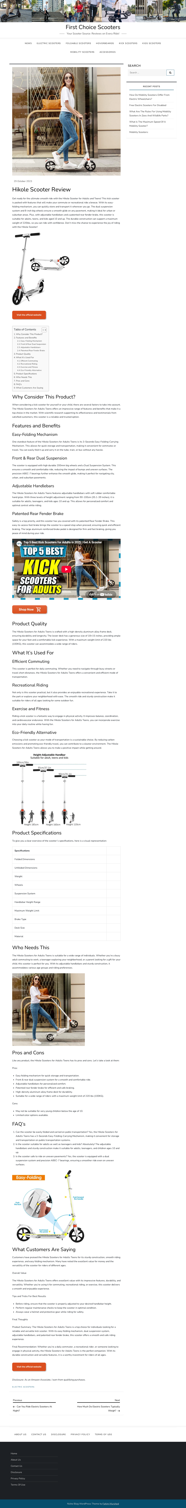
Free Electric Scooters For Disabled (147, 105)
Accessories (108, 52)
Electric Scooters (49, 43)
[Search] (170, 73)
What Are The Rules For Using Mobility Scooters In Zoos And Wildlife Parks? (150, 113)
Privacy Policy (80, 1434)
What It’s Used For (25, 357)
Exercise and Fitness (29, 367)
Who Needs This (24, 377)
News (28, 43)
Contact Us (38, 1434)
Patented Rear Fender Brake (33, 350)
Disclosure (58, 1434)
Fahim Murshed (111, 1503)
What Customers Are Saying (29, 387)
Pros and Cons (22, 380)
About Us (20, 1434)
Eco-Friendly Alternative (31, 370)
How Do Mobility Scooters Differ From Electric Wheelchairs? (149, 97)
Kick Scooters (128, 43)
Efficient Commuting (29, 361)
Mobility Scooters (82, 52)
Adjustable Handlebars (30, 347)
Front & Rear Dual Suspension (33, 344)
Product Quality (23, 353)
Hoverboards (105, 43)
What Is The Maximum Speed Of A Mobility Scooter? (147, 124)
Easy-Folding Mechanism (31, 341)
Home (14, 1453)
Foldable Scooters (78, 43)
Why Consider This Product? (29, 334)
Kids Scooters (151, 43)
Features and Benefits (26, 337)
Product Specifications (26, 373)
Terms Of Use (103, 1434)
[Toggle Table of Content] (42, 329)
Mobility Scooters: (138, 132)
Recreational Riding (29, 364)
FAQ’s (19, 384)
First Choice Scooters (93, 27)
